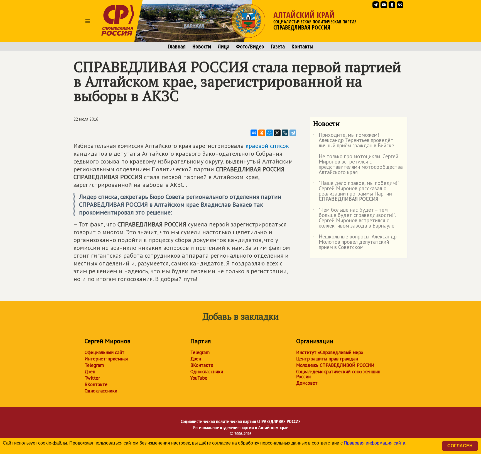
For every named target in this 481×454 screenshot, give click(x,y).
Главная (177, 46)
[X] (277, 133)
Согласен (460, 445)
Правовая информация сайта (374, 443)
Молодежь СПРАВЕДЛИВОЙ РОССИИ (335, 365)
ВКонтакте (96, 384)
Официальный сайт (104, 352)
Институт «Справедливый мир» (329, 352)
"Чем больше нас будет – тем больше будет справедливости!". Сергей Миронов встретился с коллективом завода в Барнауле (354, 218)
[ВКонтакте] (254, 133)
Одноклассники (101, 390)
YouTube (198, 377)
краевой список (267, 146)
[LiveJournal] (285, 133)
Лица (223, 46)
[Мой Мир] (269, 133)
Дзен (90, 371)
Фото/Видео (250, 46)
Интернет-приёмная (106, 358)
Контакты (302, 46)
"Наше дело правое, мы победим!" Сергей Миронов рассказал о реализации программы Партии (356, 191)
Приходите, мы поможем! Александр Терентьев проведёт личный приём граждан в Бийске (353, 140)
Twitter (92, 377)
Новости (201, 46)
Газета (278, 46)
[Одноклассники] (261, 133)
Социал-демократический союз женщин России (338, 374)
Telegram (94, 365)
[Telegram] (292, 133)
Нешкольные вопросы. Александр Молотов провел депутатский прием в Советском (355, 242)
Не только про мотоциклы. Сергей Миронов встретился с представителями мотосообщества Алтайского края (358, 164)
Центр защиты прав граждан (327, 358)
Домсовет (307, 382)
